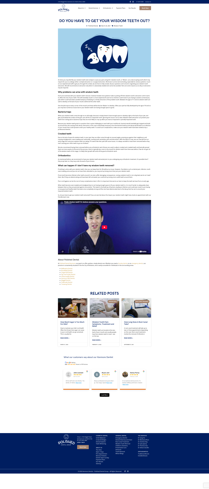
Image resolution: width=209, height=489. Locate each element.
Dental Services (93, 8)
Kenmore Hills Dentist (68, 278)
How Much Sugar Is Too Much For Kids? (72, 323)
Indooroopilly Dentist (67, 276)
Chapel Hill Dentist (67, 272)
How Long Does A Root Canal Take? (136, 323)
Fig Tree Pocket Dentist (68, 274)
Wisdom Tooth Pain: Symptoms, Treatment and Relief (103, 324)
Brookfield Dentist (66, 270)
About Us (81, 8)
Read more (78, 382)
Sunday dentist (123, 263)
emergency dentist (137, 263)
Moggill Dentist (65, 280)
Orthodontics (107, 8)
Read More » (64, 338)
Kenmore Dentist (88, 471)
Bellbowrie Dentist (66, 268)
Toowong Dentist (66, 284)
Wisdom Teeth (118, 26)
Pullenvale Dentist (66, 282)
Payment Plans (120, 8)
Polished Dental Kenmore (67, 263)
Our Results (132, 8)
